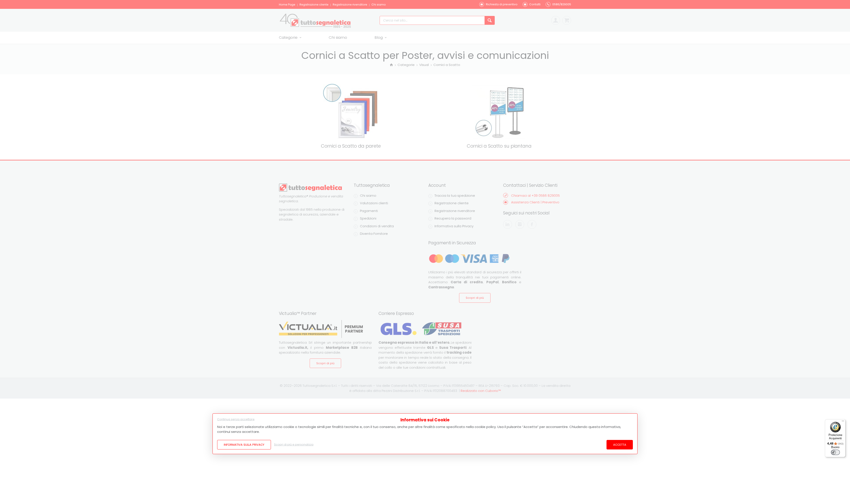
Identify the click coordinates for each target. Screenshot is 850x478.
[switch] (835, 452)
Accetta (619, 445)
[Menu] (843, 422)
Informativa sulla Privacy (244, 445)
